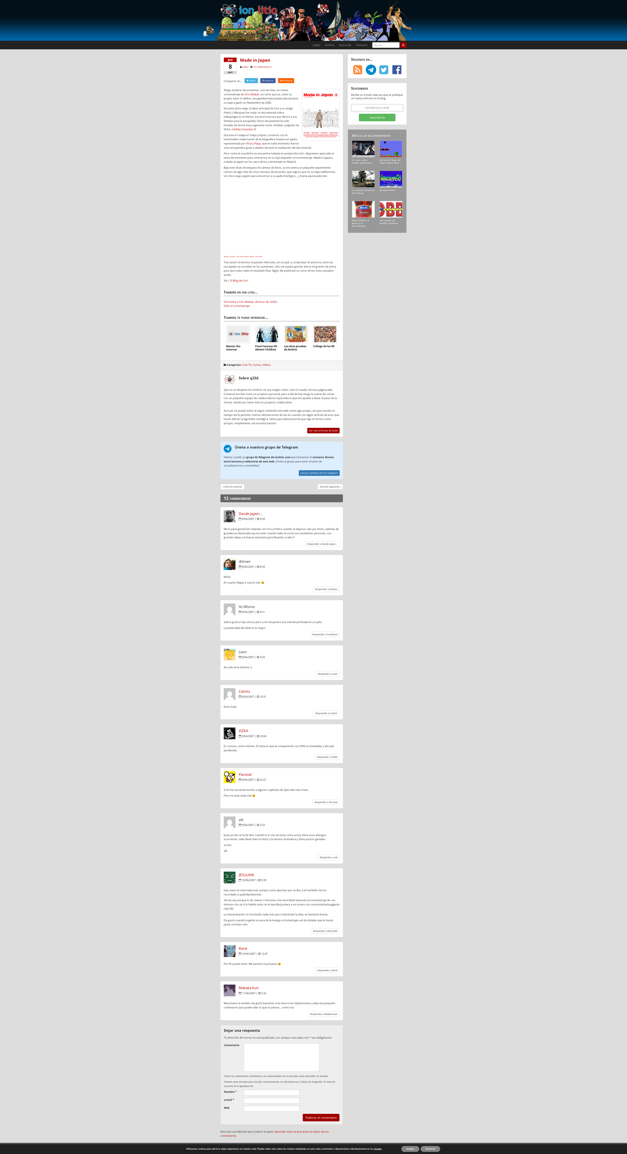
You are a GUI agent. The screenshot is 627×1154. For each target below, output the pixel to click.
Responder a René (327, 970)
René (243, 948)
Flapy (257, 143)
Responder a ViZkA (327, 757)
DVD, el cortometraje (237, 306)
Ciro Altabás (251, 94)
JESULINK (246, 874)
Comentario (231, 1045)
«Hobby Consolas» (242, 129)
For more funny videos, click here (249, 256)
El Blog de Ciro (239, 280)
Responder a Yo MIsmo (325, 634)
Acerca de (345, 45)
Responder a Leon (328, 673)
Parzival (245, 774)
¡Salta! (316, 45)
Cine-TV (246, 365)
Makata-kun (249, 987)
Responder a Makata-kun (324, 1014)
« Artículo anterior (232, 486)
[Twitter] (383, 69)
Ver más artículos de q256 (323, 430)
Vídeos (266, 365)
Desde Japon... (251, 513)
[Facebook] (396, 69)
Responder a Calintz (326, 713)
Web (226, 1108)
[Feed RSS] (357, 69)
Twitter (252, 80)
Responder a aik (329, 857)
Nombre (230, 1092)
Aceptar (410, 1148)
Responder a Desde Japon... (322, 543)
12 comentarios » (262, 66)
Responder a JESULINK (325, 931)
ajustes (377, 1148)
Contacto (361, 45)
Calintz (244, 691)
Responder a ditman (326, 589)
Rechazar (430, 1148)
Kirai (249, 143)
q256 (245, 66)
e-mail (229, 1100)
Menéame (287, 80)
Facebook (268, 80)
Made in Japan (229, 256)
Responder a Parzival (326, 802)
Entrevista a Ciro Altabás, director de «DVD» (251, 302)
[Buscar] (403, 45)
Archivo (329, 45)
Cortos (257, 365)
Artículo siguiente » (330, 486)
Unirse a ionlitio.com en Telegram (319, 472)
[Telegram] (370, 69)
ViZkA (243, 730)
